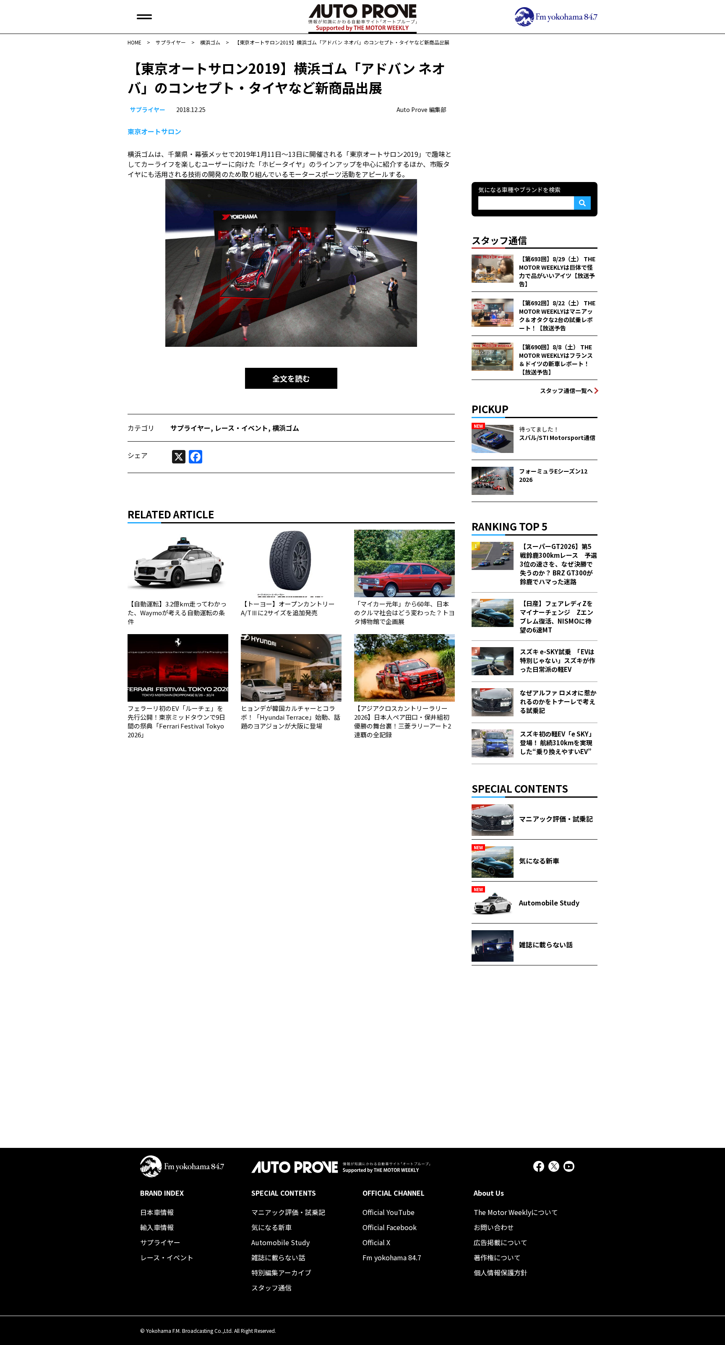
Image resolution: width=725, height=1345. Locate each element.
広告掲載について (500, 1242)
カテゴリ (141, 428)
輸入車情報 (157, 1227)
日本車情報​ (157, 1212)
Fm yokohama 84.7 (391, 1257)
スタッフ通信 (271, 1288)
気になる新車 (271, 1227)
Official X (376, 1242)
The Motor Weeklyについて (516, 1212)
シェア (138, 455)
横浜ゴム (285, 428)
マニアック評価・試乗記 (288, 1212)
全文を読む (291, 378)
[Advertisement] (534, 110)
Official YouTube (388, 1212)
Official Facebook (389, 1227)
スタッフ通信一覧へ (566, 390)
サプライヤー (147, 109)
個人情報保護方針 (500, 1272)
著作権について (497, 1257)
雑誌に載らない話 (278, 1257)
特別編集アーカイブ (281, 1272)
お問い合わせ (494, 1227)
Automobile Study (280, 1242)
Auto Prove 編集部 (421, 109)
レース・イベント (241, 428)
